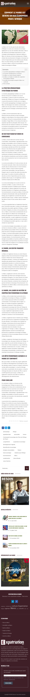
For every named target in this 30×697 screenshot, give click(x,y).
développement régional (9, 444)
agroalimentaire (7, 434)
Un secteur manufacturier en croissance (12, 73)
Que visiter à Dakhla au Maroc (15, 536)
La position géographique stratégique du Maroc (14, 71)
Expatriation (23, 606)
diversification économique (9, 447)
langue (2, 608)
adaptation (3, 606)
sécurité (21, 608)
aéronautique (6, 431)
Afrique (14, 431)
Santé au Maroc (6, 628)
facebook (16, 601)
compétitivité (6, 441)
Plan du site (25, 596)
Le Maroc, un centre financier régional (12, 75)
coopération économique (19, 441)
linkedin (12, 601)
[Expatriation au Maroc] (8, 3)
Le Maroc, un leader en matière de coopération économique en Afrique (14, 77)
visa (27, 608)
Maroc (15, 455)
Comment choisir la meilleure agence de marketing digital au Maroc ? (17, 517)
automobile (17, 434)
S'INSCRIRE (8, 683)
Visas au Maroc (6, 622)
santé (18, 608)
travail (25, 608)
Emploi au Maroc (6, 630)
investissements (7, 455)
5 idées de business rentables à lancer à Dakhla (17, 544)
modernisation (6, 458)
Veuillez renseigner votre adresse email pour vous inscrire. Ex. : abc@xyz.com (14, 678)
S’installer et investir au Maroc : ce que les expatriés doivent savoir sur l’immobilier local (17, 527)
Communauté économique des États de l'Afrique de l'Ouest (15, 438)
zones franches (6, 461)
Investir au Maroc (6, 636)
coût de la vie (8, 606)
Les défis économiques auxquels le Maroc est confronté (13, 81)
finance (19, 450)
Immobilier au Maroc (7, 625)
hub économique (7, 452)
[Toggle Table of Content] (25, 69)
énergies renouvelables (8, 450)
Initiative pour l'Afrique (20, 452)
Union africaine (16, 458)
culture (15, 606)
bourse (24, 434)
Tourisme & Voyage (7, 633)
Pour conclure (6, 83)
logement (7, 608)
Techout (14, 694)
